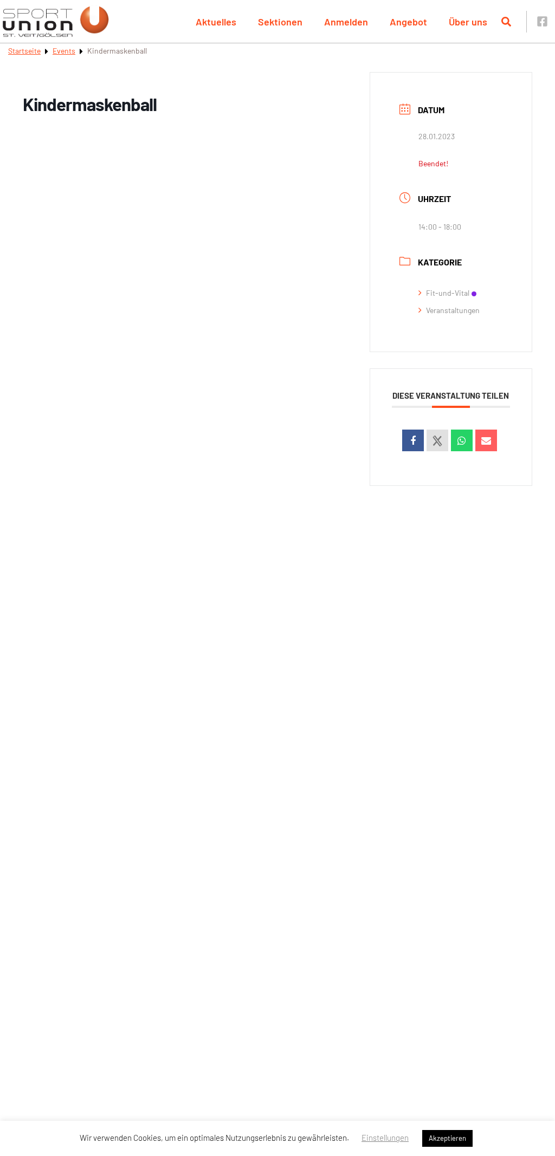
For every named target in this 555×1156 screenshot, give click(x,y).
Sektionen (280, 22)
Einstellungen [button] (385, 1137)
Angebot (408, 22)
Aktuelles (216, 22)
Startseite (24, 50)
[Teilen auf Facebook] (413, 440)
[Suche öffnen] (506, 21)
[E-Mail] (486, 440)
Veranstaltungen (453, 310)
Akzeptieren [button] (447, 1138)
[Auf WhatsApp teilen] (462, 440)
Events (64, 50)
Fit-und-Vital (447, 292)
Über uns (468, 22)
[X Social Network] (437, 440)
